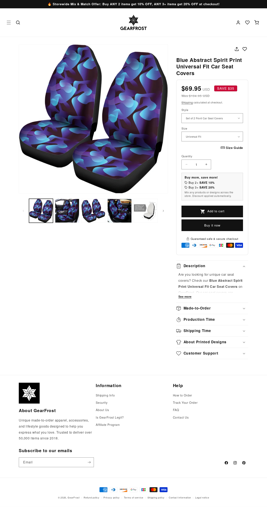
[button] (8, 22)
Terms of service (133, 497)
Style (184, 110)
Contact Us (181, 417)
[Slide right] (163, 210)
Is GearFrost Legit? (110, 417)
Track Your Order (185, 403)
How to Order (182, 395)
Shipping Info (105, 395)
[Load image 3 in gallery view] (93, 211)
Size (184, 128)
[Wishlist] (247, 22)
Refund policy (91, 497)
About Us (102, 410)
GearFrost (73, 497)
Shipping (187, 102)
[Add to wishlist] (244, 49)
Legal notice (202, 497)
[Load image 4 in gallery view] (119, 211)
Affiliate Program (108, 425)
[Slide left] (23, 210)
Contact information (180, 497)
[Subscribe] (89, 462)
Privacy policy (111, 497)
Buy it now (212, 225)
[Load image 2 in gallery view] (67, 211)
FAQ (176, 410)
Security (101, 403)
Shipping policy (156, 497)
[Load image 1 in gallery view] (41, 211)
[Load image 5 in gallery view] (146, 211)
